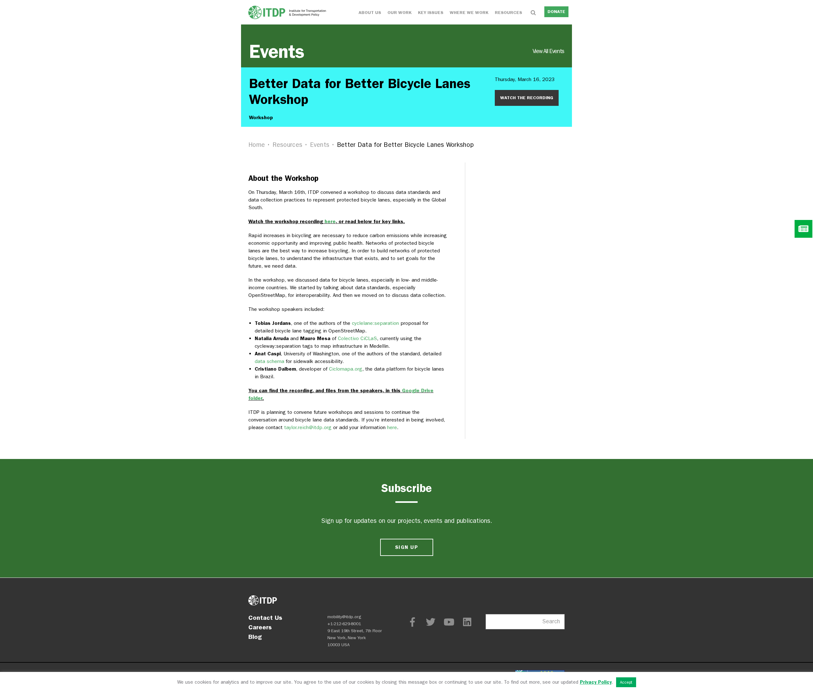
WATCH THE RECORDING (526, 97)
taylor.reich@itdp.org (308, 427)
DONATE (556, 11)
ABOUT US (370, 12)
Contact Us (265, 617)
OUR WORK (399, 12)
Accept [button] (626, 682)
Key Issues (430, 12)
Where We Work (469, 12)
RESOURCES (508, 12)
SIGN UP (406, 547)
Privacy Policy (596, 682)
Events (406, 51)
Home (256, 144)
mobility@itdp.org (344, 616)
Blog (255, 636)
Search (551, 621)
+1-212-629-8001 (344, 623)
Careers (260, 627)
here (330, 221)
